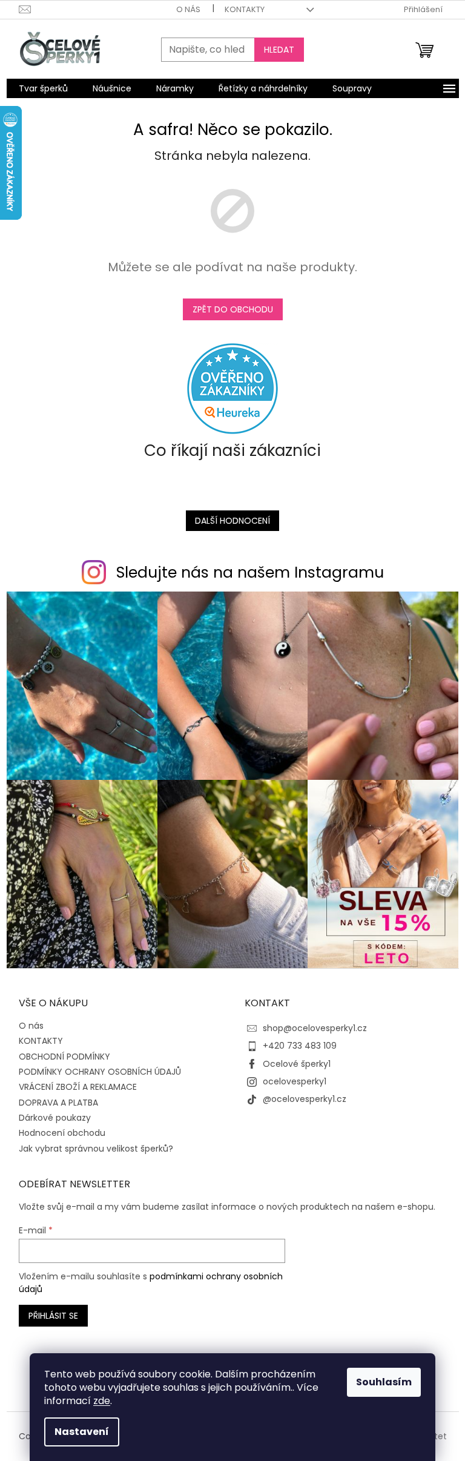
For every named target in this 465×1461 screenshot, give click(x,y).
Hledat (279, 50)
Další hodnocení (232, 521)
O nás (188, 9)
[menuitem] (43, 88)
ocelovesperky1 (294, 1081)
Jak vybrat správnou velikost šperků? (96, 1149)
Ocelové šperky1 (297, 1064)
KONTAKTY (245, 9)
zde (101, 1401)
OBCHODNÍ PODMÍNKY (64, 1056)
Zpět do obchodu (233, 309)
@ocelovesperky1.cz (304, 1099)
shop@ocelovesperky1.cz (315, 1028)
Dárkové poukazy (55, 1118)
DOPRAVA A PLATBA (58, 1103)
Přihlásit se (53, 1316)
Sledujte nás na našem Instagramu (250, 572)
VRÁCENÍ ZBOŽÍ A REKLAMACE (78, 1087)
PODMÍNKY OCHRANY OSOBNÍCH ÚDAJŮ (100, 1072)
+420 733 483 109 (300, 1046)
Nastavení (81, 1432)
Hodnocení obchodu (62, 1133)
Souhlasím (384, 1382)
